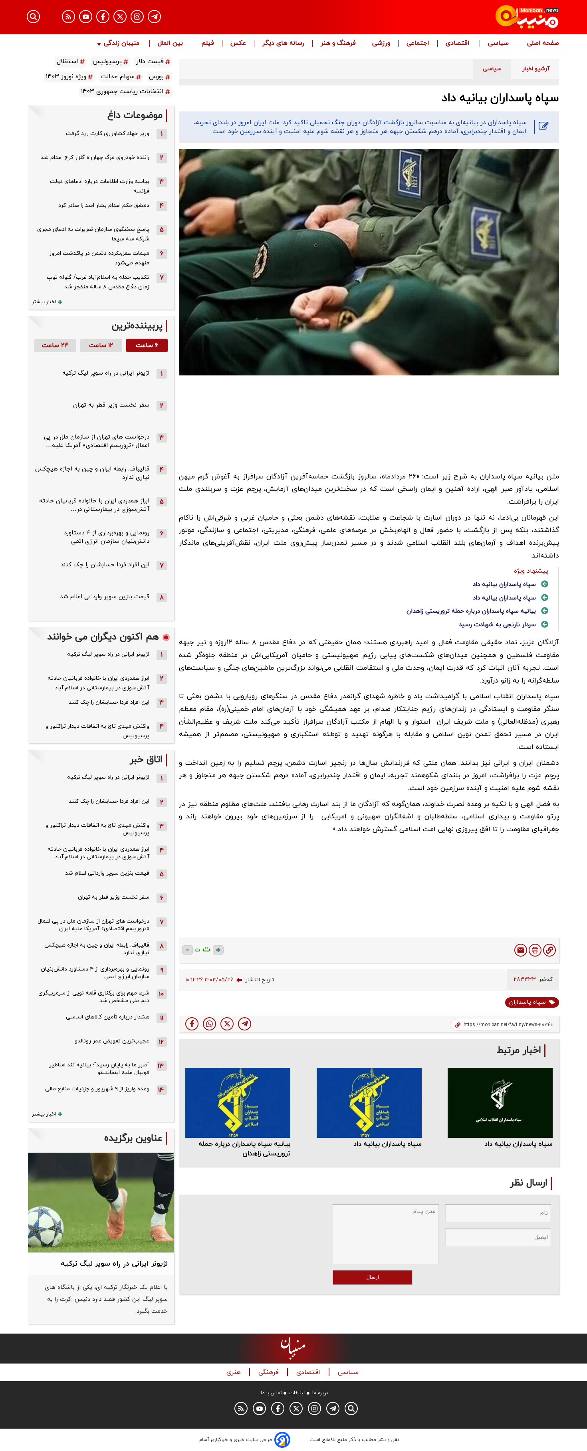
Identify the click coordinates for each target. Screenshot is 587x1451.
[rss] (68, 16)
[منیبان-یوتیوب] (85, 16)
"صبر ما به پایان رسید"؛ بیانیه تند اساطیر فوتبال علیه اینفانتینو (99, 1068)
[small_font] (187, 950)
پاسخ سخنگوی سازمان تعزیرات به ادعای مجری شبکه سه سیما (93, 234)
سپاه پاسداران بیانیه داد (504, 584)
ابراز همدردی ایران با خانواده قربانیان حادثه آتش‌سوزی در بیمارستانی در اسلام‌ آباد (98, 683)
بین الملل (171, 43)
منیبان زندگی (121, 43)
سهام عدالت (118, 76)
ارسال (373, 1277)
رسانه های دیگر (283, 43)
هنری (234, 1372)
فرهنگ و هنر (338, 43)
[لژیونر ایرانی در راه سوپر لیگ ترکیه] (101, 1203)
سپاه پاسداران (527, 1002)
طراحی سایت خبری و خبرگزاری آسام (235, 1440)
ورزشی (381, 43)
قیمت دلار (150, 61)
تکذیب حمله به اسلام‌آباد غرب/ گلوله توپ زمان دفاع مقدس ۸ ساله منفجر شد (98, 282)
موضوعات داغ (135, 115)
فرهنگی (269, 1372)
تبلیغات (297, 1393)
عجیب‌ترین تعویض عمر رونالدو (112, 1041)
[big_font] (218, 950)
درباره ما (320, 1393)
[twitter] (227, 1023)
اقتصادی (459, 43)
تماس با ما (271, 1393)
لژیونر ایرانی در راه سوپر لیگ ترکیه (105, 373)
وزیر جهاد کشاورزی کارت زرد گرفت (107, 133)
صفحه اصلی (543, 43)
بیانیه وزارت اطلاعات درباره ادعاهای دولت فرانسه (99, 186)
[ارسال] (520, 950)
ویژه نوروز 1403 (66, 76)
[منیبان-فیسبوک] (102, 16)
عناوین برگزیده (133, 1138)
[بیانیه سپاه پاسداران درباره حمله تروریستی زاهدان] (237, 1103)
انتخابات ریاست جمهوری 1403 (122, 91)
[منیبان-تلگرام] (154, 16)
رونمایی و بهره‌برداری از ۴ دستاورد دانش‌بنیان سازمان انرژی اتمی (106, 537)
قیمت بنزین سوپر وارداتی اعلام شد (104, 597)
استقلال (67, 61)
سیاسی (499, 43)
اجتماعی (418, 43)
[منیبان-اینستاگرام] (137, 16)
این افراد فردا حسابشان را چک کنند (104, 565)
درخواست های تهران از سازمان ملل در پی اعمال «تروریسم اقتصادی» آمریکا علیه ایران (93, 925)
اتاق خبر (146, 760)
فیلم (207, 43)
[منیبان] (479, 17)
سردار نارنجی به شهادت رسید (497, 625)
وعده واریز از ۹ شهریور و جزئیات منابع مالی (97, 1089)
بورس (156, 76)
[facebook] (191, 1023)
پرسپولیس (107, 61)
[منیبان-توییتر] (120, 16)
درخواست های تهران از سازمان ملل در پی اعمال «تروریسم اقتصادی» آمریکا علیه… (96, 441)
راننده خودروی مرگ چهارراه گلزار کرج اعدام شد (95, 157)
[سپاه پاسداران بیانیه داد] (244, 1023)
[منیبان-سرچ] (351, 1408)
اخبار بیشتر (44, 302)
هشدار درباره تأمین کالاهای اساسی (107, 1017)
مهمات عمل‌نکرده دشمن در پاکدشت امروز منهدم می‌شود (99, 258)
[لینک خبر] (549, 950)
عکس (238, 43)
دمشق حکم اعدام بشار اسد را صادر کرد (103, 205)
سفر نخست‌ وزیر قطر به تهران (111, 405)
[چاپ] (535, 950)
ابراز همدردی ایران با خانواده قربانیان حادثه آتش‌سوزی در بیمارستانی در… (94, 505)
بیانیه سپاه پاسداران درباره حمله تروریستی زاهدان (471, 611)
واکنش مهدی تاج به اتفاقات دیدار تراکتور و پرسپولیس (97, 731)
